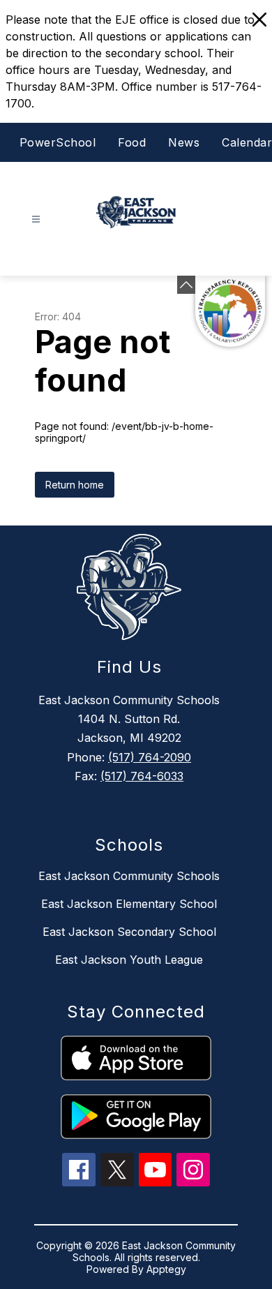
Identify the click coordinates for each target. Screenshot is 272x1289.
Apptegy (166, 1269)
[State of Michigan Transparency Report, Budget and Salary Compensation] (230, 311)
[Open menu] (36, 219)
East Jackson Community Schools (129, 876)
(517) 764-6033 (141, 776)
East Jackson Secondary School (129, 932)
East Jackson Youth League (129, 960)
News (183, 142)
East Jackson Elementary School (129, 904)
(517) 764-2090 (149, 757)
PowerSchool (58, 142)
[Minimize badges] (186, 285)
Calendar (247, 142)
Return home (74, 485)
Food (132, 142)
